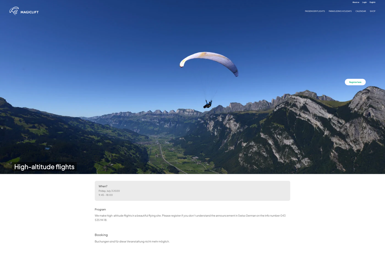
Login (364, 2)
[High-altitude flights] (2, 128)
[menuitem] (356, 2)
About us (356, 2)
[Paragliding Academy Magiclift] (25, 11)
